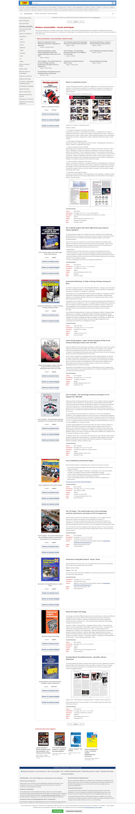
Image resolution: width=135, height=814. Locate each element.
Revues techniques (24, 20)
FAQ (62, 771)
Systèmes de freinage (25, 79)
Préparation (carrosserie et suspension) (26, 102)
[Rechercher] (113, 3)
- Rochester (22, 53)
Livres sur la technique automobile (25, 30)
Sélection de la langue (28, 771)
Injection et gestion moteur (24, 65)
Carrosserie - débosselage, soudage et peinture (26, 82)
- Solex (21, 56)
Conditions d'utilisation (67, 774)
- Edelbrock (22, 47)
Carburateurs (22, 36)
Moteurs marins (93, 10)
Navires (71, 10)
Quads (93, 7)
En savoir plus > (96, 17)
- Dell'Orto (22, 42)
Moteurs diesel (23, 69)
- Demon (21, 45)
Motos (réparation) (78, 7)
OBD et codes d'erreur (25, 91)
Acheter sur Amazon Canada (50, 125)
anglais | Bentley (49, 54)
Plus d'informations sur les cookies (92, 807)
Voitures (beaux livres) (25, 18)
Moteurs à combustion (25, 33)
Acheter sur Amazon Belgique (50, 120)
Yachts (86, 10)
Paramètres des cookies (107, 771)
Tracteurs (98, 7)
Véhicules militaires (36, 10)
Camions (105, 7)
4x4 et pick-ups (43, 7)
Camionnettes (52, 7)
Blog (49, 771)
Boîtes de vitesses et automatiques (24, 72)
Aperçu (76, 21)
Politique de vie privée (88, 771)
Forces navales (79, 10)
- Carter (21, 39)
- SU (20, 58)
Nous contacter (55, 771)
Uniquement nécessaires (74, 811)
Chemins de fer (48, 10)
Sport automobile (24, 23)
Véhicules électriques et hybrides (25, 95)
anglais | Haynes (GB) (50, 64)
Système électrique (24, 89)
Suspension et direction (25, 76)
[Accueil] (21, 14)
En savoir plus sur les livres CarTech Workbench (78, 482)
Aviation (55, 10)
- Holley (21, 50)
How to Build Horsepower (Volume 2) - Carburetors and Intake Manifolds (59, 749)
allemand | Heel (49, 73)
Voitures (22, 7)
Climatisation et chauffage (26, 86)
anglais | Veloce (75, 43)
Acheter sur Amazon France (50, 114)
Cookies (97, 771)
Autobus (111, 7)
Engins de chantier (25, 10)
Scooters (87, 7)
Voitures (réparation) (31, 7)
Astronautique (63, 10)
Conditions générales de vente (72, 771)
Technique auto (62, 7)
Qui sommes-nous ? (41, 771)
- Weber (21, 61)
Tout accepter (57, 811)
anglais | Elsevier (98, 62)
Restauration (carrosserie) (26, 99)
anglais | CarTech (100, 43)
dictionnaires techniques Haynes (51, 795)
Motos (69, 7)
